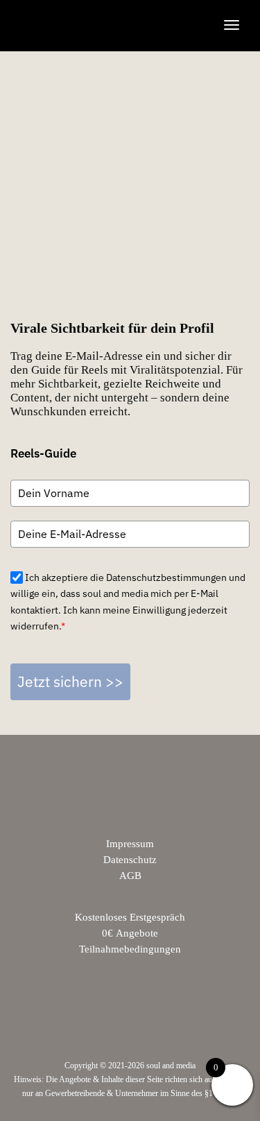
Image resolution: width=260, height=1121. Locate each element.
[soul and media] (88, 24)
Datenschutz (130, 859)
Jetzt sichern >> (70, 681)
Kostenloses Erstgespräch (130, 917)
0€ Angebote (130, 933)
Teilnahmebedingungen (130, 949)
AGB (130, 875)
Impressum (130, 843)
